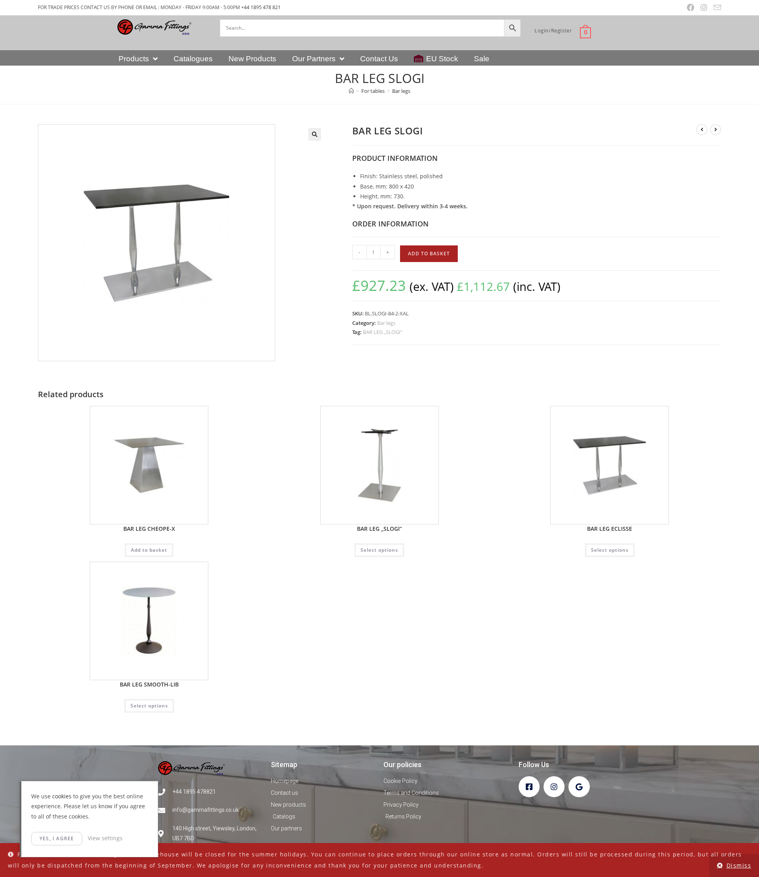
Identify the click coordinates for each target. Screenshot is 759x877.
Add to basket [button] (149, 550)
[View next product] (715, 129)
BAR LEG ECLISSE (609, 528)
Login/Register (553, 30)
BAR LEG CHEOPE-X (149, 528)
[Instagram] (554, 786)
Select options (379, 550)
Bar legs (401, 90)
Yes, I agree (57, 838)
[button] (314, 134)
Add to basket (429, 253)
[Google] (578, 786)
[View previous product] (701, 129)
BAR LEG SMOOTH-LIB (149, 684)
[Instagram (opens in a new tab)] (703, 7)
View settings (105, 838)
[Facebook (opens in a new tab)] (690, 7)
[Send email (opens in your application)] (715, 8)
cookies (62, 796)
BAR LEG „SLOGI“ (382, 332)
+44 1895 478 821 (261, 7)
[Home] (351, 90)
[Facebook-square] (529, 786)
